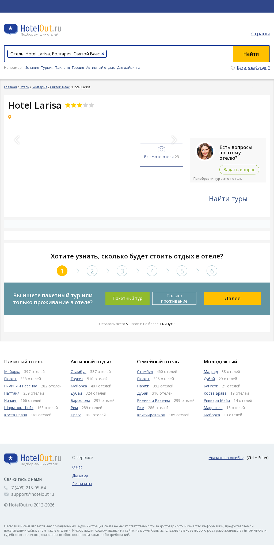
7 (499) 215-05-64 (28, 488)
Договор (80, 475)
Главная (10, 87)
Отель (24, 87)
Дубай (76, 393)
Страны (260, 33)
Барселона (80, 400)
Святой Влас (60, 87)
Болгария (39, 87)
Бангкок (211, 385)
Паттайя (12, 393)
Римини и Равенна (20, 385)
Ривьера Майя (217, 400)
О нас (77, 467)
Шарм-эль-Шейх (18, 407)
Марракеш (213, 407)
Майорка (12, 371)
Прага (76, 414)
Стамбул (78, 371)
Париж (143, 385)
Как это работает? (253, 68)
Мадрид (211, 371)
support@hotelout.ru (32, 494)
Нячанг (10, 400)
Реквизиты (82, 483)
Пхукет (10, 378)
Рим (74, 407)
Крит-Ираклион (151, 414)
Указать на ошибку (226, 457)
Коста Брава (15, 414)
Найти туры (228, 198)
